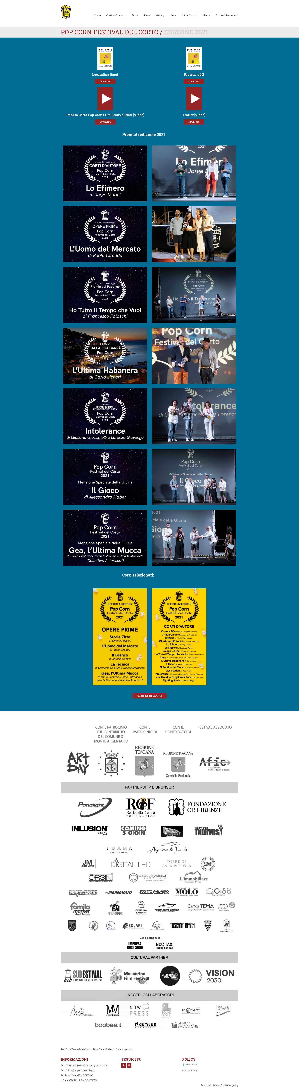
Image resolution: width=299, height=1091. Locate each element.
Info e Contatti (190, 15)
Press (207, 15)
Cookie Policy (189, 1070)
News (173, 15)
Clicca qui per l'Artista (149, 695)
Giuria (135, 15)
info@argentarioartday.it (81, 1070)
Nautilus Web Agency (227, 1085)
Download (105, 81)
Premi (147, 15)
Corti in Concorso (116, 15)
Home (97, 15)
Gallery (160, 15)
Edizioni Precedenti (227, 15)
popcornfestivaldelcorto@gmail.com (87, 1065)
